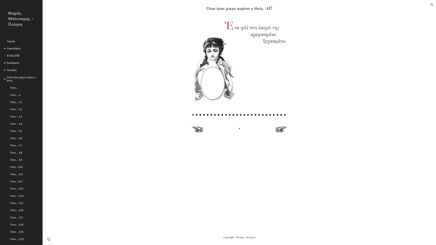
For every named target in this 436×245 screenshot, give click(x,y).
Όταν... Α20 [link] (17, 239)
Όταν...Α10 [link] (16, 167)
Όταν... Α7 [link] (16, 145)
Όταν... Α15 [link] (16, 203)
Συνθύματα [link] (13, 62)
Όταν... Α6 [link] (16, 138)
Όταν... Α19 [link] (17, 231)
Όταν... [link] (14, 87)
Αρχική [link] (11, 41)
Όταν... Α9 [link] (16, 159)
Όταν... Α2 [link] (16, 109)
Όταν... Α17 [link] (16, 217)
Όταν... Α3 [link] (16, 116)
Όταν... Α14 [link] (17, 196)
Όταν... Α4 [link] (16, 123)
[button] (432, 5)
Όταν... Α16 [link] (16, 210)
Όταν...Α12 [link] (16, 181)
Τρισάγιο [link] (12, 70)
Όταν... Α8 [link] (16, 152)
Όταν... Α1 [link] (16, 102)
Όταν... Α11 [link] (16, 174)
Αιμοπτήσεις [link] (14, 48)
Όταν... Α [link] (15, 95)
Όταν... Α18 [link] (16, 224)
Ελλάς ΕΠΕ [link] (13, 55)
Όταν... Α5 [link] (16, 131)
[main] (239, 8)
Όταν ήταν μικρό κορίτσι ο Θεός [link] (21, 79)
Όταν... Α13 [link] (16, 188)
